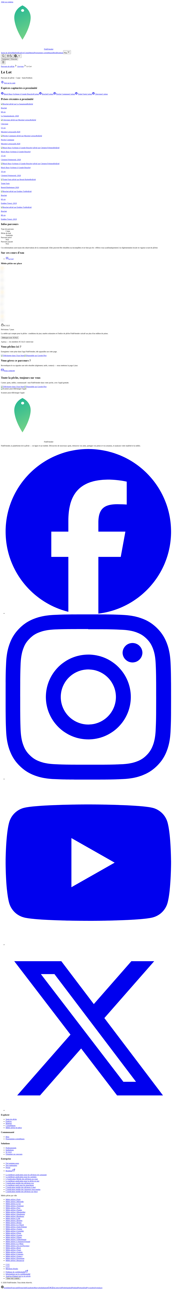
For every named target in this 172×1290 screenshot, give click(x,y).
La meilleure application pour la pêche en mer (22, 1181)
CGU (8, 1264)
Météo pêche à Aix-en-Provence (17, 1246)
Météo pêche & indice (14, 1128)
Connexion (5, 59)
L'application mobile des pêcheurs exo (20, 1183)
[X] (88, 1110)
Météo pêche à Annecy (14, 1256)
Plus (65, 53)
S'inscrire (14, 59)
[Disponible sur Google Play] (35, 356)
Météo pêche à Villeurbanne (16, 1239)
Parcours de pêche (7, 66)
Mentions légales (12, 1269)
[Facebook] (88, 613)
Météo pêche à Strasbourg (15, 1214)
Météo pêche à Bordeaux (15, 1216)
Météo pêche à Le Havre (15, 1225)
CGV (8, 1267)
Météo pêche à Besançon (15, 1260)
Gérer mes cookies (13, 1278)
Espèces (21, 53)
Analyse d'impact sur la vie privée (18, 1276)
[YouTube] (88, 945)
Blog (54, 53)
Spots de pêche (6, 53)
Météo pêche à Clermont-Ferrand (18, 1242)
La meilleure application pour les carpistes (21, 1177)
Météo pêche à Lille (13, 1218)
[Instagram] (88, 779)
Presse (8, 1168)
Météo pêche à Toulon (14, 1229)
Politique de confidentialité (15, 1272)
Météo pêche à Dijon (13, 1233)
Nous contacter (9, 371)
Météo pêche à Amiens (14, 1252)
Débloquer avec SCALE (10, 338)
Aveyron (20, 66)
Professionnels (11, 1148)
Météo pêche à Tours (13, 1250)
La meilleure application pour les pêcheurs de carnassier (26, 1175)
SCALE (9, 1152)
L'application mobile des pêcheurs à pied (21, 1187)
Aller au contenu (7, 2)
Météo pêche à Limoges (14, 1254)
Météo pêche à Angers (14, 1235)
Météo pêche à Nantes (14, 1210)
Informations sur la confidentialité (18, 1274)
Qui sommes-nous (12, 1163)
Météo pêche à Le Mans (14, 1244)
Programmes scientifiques (43, 53)
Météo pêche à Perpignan (15, 1258)
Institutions (10, 1150)
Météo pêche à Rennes (14, 1221)
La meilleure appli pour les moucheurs (20, 1185)
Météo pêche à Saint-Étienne (16, 1227)
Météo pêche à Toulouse (15, 1206)
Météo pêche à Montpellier (15, 1212)
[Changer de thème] (9, 56)
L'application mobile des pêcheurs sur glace (22, 1192)
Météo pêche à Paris (13, 1200)
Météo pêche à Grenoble (15, 1231)
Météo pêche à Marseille (15, 1202)
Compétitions (29, 53)
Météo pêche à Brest (13, 1248)
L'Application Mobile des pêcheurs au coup (22, 1179)
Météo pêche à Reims (14, 1223)
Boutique (59, 53)
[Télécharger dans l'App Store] (12, 356)
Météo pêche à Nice (13, 1208)
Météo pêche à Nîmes (14, 1237)
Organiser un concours (14, 1154)
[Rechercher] (3, 56)
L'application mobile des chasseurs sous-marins (23, 1189)
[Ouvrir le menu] (3, 62)
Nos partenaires (11, 1165)
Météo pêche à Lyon (13, 1204)
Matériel (15, 53)
